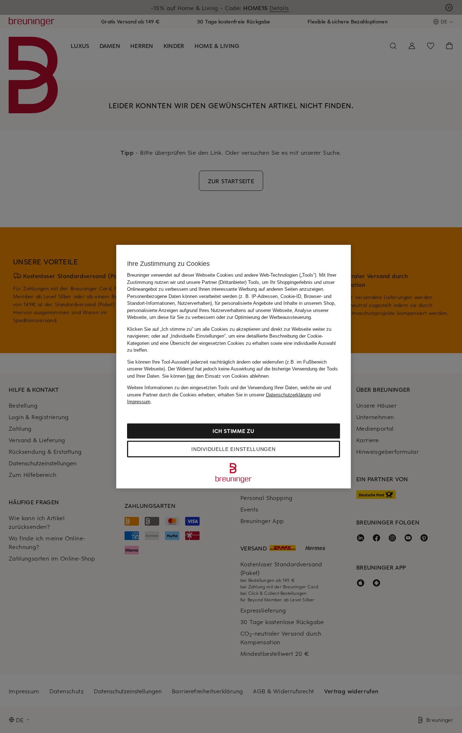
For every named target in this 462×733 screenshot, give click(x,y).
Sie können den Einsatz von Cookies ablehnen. (216, 375)
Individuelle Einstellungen (233, 449)
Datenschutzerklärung (288, 394)
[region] (233, 366)
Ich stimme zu (233, 430)
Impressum (139, 401)
